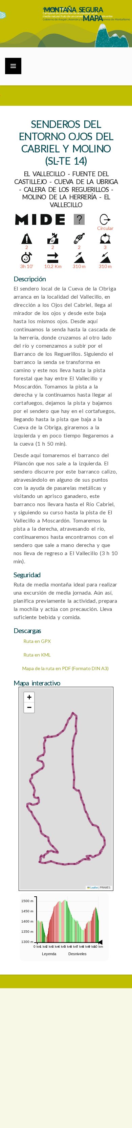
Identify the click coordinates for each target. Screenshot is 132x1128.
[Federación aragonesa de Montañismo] (66, 1017)
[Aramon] (66, 1058)
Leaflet (94, 887)
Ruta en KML (36, 655)
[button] (29, 697)
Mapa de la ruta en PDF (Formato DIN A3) (65, 668)
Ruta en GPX (36, 641)
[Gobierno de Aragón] (66, 1099)
